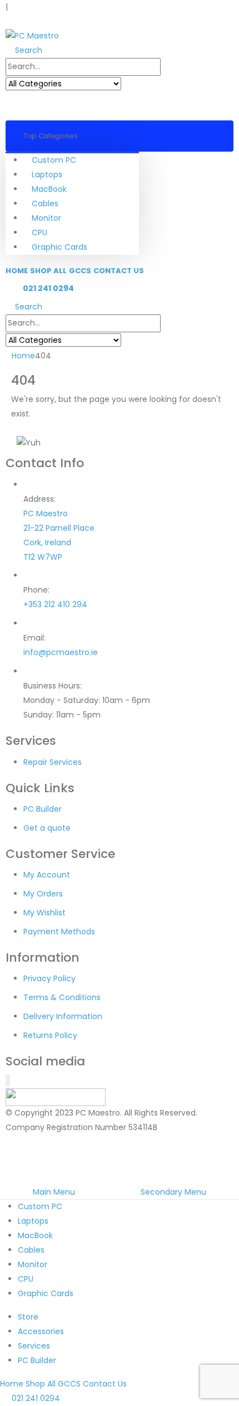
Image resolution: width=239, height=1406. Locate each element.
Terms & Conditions (62, 997)
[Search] (132, 84)
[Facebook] (6, 1080)
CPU (39, 232)
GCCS (80, 270)
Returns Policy (50, 1035)
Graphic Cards (59, 247)
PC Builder (42, 808)
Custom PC (54, 160)
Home (17, 270)
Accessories (41, 1331)
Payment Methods (59, 931)
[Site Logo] (32, 35)
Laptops (47, 174)
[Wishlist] (32, 106)
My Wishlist (44, 912)
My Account (46, 874)
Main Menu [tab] (54, 1191)
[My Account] (14, 106)
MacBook (49, 189)
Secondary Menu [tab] (173, 1191)
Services (34, 1345)
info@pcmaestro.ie (60, 652)
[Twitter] (7, 1080)
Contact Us (118, 270)
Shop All (48, 270)
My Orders (43, 893)
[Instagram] (8, 1080)
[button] (9, 21)
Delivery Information (62, 1016)
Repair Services (52, 762)
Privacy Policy (49, 978)
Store (28, 1316)
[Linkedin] (9, 1080)
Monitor (46, 218)
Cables (45, 203)
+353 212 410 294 (55, 604)
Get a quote (47, 827)
